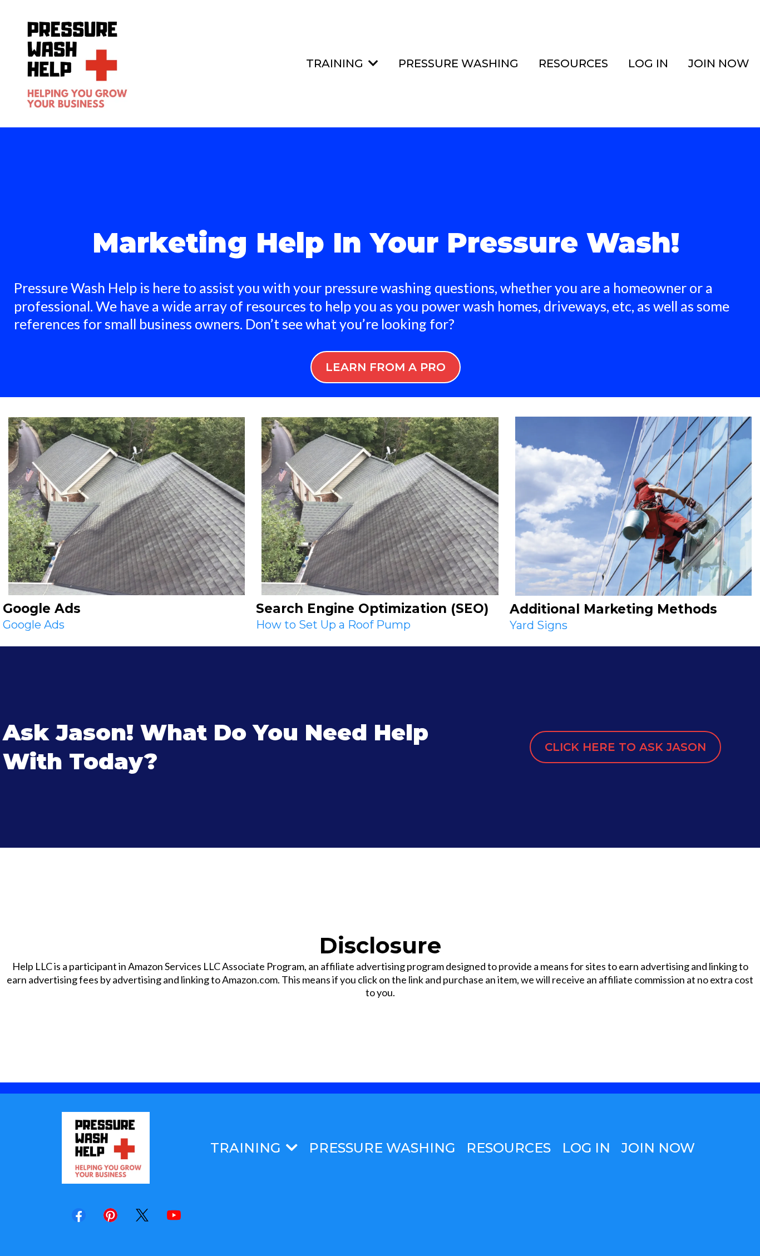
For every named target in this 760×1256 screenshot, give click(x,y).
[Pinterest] (110, 1215)
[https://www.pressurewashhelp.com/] (73, 63)
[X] (142, 1215)
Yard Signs (538, 625)
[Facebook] (79, 1215)
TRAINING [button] (336, 63)
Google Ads (34, 624)
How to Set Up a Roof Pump (333, 624)
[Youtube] (174, 1215)
